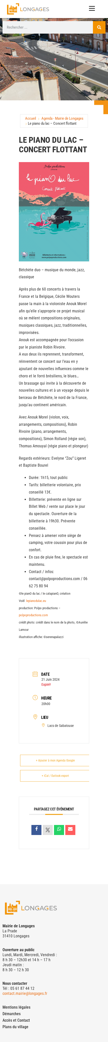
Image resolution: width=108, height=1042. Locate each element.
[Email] (70, 830)
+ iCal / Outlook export (55, 776)
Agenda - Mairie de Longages (62, 118)
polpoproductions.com (33, 615)
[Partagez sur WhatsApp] (59, 830)
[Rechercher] (99, 27)
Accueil (30, 118)
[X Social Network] (48, 830)
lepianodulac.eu (36, 601)
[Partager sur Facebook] (36, 830)
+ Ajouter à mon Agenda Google (55, 760)
